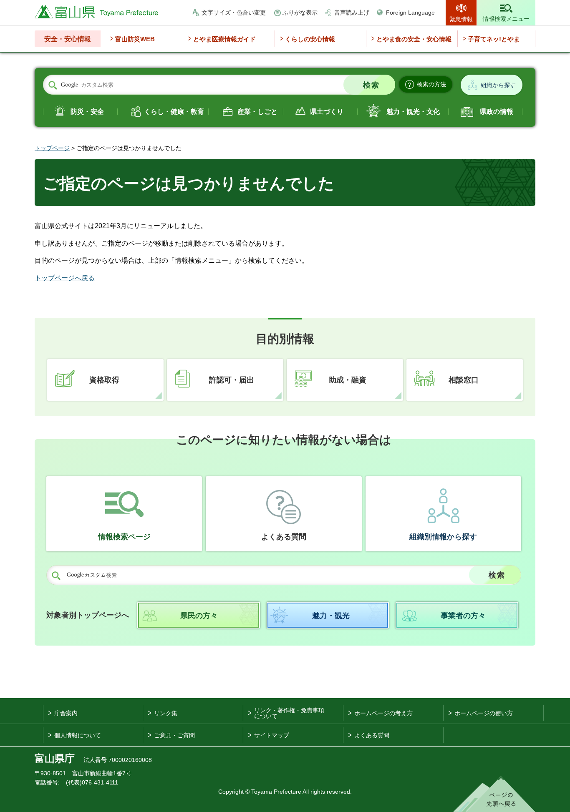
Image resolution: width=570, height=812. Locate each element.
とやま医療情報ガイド (224, 39)
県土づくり (326, 111)
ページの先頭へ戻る (494, 794)
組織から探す (498, 85)
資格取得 (104, 380)
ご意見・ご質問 (174, 735)
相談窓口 (464, 380)
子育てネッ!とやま (494, 39)
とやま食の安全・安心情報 (413, 39)
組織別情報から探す (443, 537)
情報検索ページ (124, 537)
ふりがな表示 (300, 12)
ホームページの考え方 (383, 713)
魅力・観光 (331, 615)
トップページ (52, 148)
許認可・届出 (231, 380)
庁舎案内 (66, 713)
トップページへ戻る (65, 278)
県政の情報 (496, 111)
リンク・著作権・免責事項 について (289, 713)
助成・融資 (347, 380)
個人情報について (77, 735)
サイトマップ (271, 735)
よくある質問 (283, 537)
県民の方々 (199, 615)
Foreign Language (410, 12)
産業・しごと (257, 111)
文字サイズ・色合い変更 (234, 12)
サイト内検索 (52, 85)
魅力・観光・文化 (413, 111)
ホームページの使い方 (483, 713)
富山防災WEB (135, 39)
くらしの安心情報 (310, 39)
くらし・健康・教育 (174, 111)
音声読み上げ (351, 12)
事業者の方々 (463, 615)
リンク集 (165, 713)
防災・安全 (87, 111)
